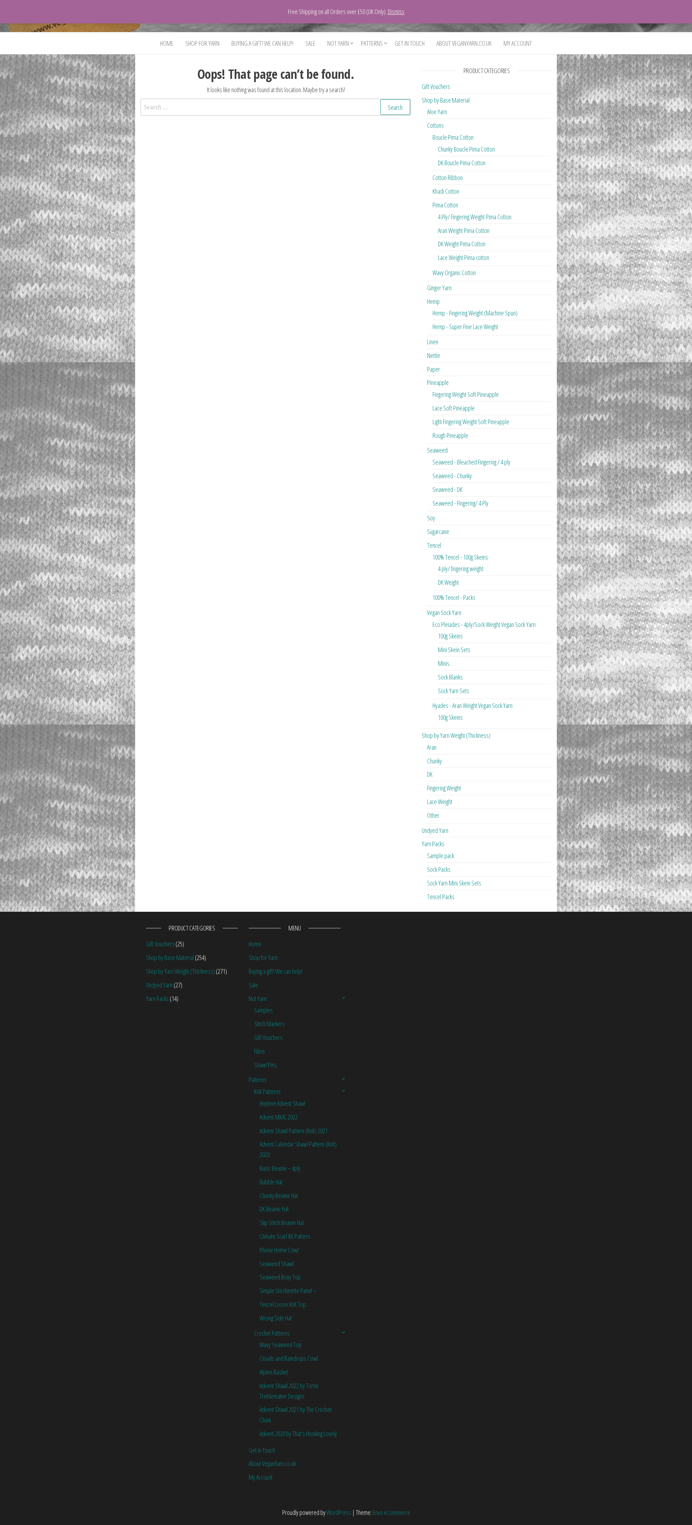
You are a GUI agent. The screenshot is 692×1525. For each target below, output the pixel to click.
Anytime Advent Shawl (282, 1103)
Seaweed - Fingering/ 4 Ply (460, 503)
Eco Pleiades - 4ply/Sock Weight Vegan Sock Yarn (484, 624)
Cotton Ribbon (447, 177)
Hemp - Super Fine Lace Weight (465, 326)
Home (166, 43)
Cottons (435, 125)
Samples (263, 1010)
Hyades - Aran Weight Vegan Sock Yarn (472, 705)
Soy (431, 517)
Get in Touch (410, 43)
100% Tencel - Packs (453, 597)
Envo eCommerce (391, 1512)
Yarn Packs (433, 843)
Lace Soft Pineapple (453, 408)
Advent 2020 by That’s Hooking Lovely (298, 1433)
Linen (432, 341)
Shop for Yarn (202, 43)
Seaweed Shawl (277, 1263)
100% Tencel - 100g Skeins (460, 557)
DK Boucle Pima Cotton (461, 162)
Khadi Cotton (445, 191)
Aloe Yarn (437, 111)
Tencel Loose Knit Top (283, 1304)
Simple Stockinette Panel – (288, 1290)
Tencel (434, 545)
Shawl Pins (265, 1064)
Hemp (433, 301)
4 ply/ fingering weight (460, 568)
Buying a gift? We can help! (262, 43)
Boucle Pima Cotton (453, 137)
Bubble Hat (271, 1182)
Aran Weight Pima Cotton (463, 230)
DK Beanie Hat (274, 1209)
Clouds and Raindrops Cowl (289, 1358)
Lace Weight (439, 801)
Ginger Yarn (439, 287)
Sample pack (440, 855)
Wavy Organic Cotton (454, 272)
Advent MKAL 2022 (279, 1117)
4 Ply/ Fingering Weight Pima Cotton (474, 216)
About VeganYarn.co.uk (464, 43)
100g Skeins (450, 636)
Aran (431, 747)
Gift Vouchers (436, 86)
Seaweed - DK (447, 489)
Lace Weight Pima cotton (463, 257)
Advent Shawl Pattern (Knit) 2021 (294, 1130)
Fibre (259, 1051)
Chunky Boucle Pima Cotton (466, 149)
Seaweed (437, 450)
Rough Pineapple (450, 435)
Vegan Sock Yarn (444, 612)
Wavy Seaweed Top (281, 1344)
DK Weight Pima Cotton (461, 243)
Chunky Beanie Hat (279, 1195)
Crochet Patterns (272, 1333)
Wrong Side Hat (276, 1318)
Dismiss (396, 11)
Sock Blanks (450, 677)
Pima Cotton (445, 205)
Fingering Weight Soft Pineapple (465, 394)
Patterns (372, 43)
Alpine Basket (274, 1372)
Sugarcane (438, 531)
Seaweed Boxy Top (280, 1277)
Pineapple (438, 382)
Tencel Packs (440, 896)
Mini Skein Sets (454, 649)
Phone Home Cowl (279, 1250)
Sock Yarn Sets (453, 690)
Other (433, 815)
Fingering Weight (444, 788)
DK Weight (448, 582)
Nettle (433, 355)
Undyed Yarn (435, 830)
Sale (310, 43)
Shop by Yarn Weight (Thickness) (456, 735)
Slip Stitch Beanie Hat (282, 1222)
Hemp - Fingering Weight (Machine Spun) (475, 313)
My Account (518, 43)
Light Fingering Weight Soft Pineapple (470, 421)
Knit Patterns (267, 1091)
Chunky (434, 761)
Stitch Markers (269, 1023)
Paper (433, 369)
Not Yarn (338, 43)
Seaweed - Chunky (452, 475)
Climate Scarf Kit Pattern (285, 1236)
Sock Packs (439, 869)
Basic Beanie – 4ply (280, 1168)
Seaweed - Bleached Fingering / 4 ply (471, 462)
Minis (443, 663)
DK (429, 774)
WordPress (339, 1512)
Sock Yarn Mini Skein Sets (454, 883)
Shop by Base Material (446, 100)
